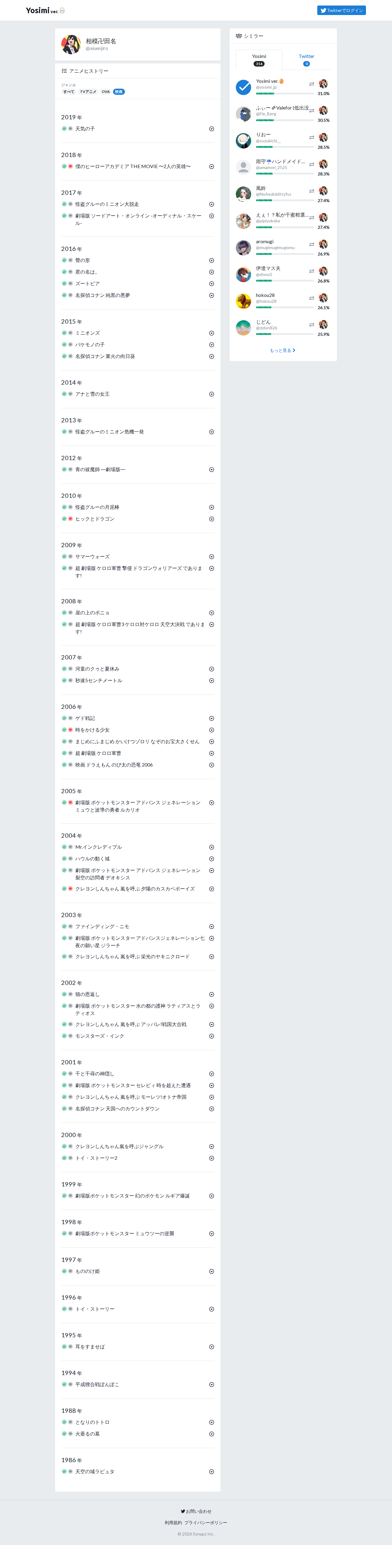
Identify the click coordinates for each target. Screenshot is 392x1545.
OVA (106, 91)
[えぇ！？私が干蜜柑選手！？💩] (243, 221)
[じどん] (243, 328)
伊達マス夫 (268, 268)
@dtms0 (264, 274)
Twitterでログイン (345, 10)
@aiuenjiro (97, 48)
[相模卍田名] (323, 83)
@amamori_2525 (271, 167)
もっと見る (280, 350)
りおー (263, 134)
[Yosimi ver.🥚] (243, 87)
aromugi (264, 241)
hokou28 (265, 295)
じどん (263, 322)
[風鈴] (243, 194)
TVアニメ (88, 91)
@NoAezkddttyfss (273, 194)
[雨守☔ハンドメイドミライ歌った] (243, 167)
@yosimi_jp (266, 87)
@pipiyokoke (268, 220)
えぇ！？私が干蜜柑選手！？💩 (291, 214)
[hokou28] (243, 301)
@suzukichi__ (268, 140)
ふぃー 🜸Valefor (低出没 (282, 107)
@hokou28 (266, 301)
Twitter (307, 59)
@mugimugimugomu (275, 247)
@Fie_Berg (266, 113)
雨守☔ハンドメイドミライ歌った (293, 161)
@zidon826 (266, 327)
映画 (119, 91)
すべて (68, 91)
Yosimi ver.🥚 (270, 81)
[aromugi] (243, 248)
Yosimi (259, 59)
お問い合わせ (199, 1511)
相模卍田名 (101, 40)
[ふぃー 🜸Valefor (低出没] (243, 114)
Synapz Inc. (203, 1533)
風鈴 (261, 188)
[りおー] (243, 140)
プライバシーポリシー (205, 1522)
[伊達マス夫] (243, 274)
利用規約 (173, 1522)
